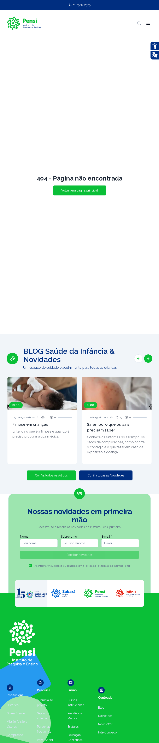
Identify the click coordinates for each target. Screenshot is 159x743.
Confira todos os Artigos (51, 475)
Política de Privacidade (97, 565)
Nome (24, 536)
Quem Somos (16, 713)
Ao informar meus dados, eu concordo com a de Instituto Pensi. (82, 565)
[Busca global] (139, 23)
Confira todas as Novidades (106, 475)
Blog (101, 707)
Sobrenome (69, 536)
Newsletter (105, 724)
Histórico (13, 705)
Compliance (15, 735)
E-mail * (106, 536)
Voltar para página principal (79, 190)
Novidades (105, 716)
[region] (79, 405)
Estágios (73, 726)
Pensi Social (45, 740)
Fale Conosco (107, 732)
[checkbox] (30, 565)
